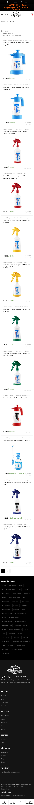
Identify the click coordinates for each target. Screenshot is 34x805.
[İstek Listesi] (30, 802)
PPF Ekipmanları (7, 625)
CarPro (26, 590)
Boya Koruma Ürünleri (8, 590)
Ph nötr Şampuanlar (20, 613)
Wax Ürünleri (5, 641)
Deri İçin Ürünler (16, 594)
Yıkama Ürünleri (21, 645)
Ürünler (4, 692)
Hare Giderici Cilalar (14, 598)
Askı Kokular (12, 586)
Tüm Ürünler (25, 40)
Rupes (4, 629)
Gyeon (4, 598)
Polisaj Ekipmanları (14, 617)
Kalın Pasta (5, 602)
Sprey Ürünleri (26, 395)
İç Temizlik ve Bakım (18, 129)
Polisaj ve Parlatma (20, 621)
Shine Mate (12, 633)
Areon (4, 586)
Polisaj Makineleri (7, 621)
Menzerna (24, 605)
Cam (19, 590)
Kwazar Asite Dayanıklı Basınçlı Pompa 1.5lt (15, 398)
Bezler (20, 586)
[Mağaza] (4, 802)
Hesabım (12, 803)
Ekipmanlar (27, 594)
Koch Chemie (25, 602)
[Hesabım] (13, 802)
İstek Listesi (29, 803)
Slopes (20, 633)
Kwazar (14, 40)
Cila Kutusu (5, 594)
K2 (24, 598)
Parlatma (16, 609)
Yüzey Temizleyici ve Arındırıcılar (21, 641)
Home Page (4, 22)
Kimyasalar (15, 602)
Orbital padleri (6, 609)
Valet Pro (25, 637)
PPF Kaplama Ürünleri (21, 625)
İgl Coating (5, 649)
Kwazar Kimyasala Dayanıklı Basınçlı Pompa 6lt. (16, 440)
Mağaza (4, 803)
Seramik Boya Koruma (15, 629)
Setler (26, 629)
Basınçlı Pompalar (7, 40)
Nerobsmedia (16, 785)
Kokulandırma (6, 605)
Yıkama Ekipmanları (7, 645)
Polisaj (4, 617)
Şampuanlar (5, 653)
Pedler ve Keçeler (7, 613)
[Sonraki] (12, 571)
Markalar (19, 40)
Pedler (23, 609)
